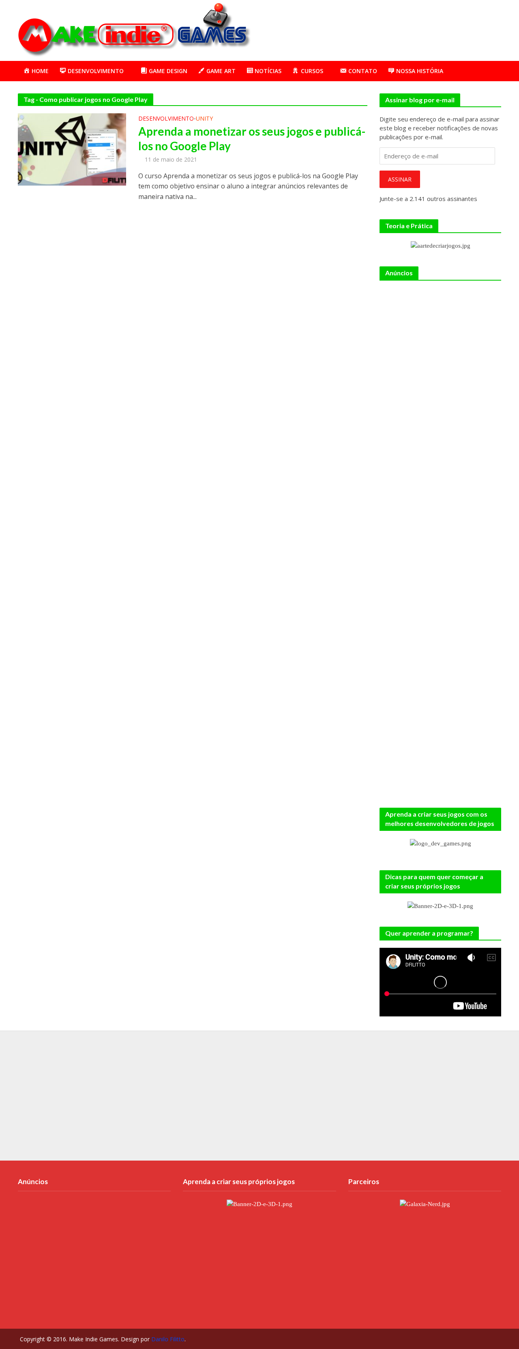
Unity (204, 119)
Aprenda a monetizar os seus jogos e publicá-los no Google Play (251, 138)
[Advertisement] (354, 29)
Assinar (400, 179)
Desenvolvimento (166, 119)
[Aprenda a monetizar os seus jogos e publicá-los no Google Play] (72, 148)
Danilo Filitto (167, 1339)
